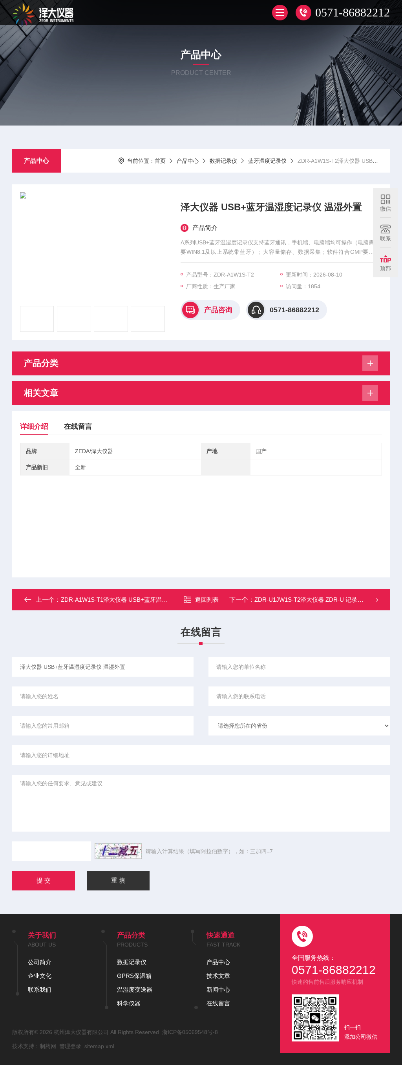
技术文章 (218, 975)
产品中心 (36, 160)
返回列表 (207, 599)
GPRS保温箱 (134, 975)
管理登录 (70, 1046)
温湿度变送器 (134, 989)
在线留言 (78, 426)
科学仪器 (129, 1003)
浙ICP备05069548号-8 (190, 1032)
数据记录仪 (223, 161)
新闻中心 (218, 989)
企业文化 (39, 975)
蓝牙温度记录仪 (267, 161)
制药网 (48, 1046)
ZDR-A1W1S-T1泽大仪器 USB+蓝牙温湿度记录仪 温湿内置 (138, 599)
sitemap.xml (99, 1046)
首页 (160, 161)
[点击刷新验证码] (118, 851)
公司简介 (39, 962)
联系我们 (39, 989)
